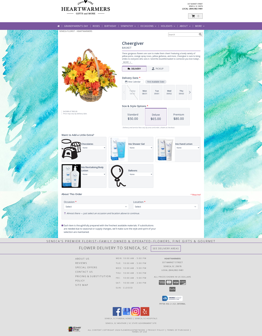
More (198, 26)
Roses (96, 26)
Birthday (110, 26)
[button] (195, 16)
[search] (200, 34)
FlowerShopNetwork (133, 330)
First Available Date (155, 81)
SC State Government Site (143, 323)
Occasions (147, 26)
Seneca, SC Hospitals (146, 318)
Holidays (166, 26)
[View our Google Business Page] (126, 315)
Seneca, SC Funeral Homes (119, 318)
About (184, 26)
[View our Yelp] (145, 315)
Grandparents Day (76, 26)
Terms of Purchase (178, 330)
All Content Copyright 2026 (104, 330)
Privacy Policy (156, 330)
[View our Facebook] (117, 315)
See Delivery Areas (166, 248)
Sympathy (127, 26)
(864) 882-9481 (196, 8)
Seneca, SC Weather (115, 323)
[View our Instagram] (135, 315)
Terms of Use (139, 332)
